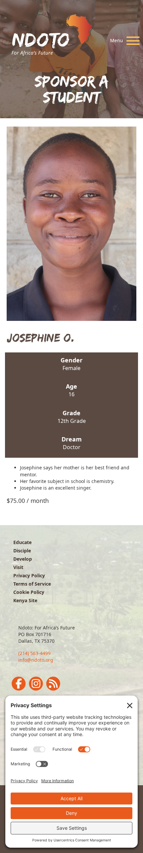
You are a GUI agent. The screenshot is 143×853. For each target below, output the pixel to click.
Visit (18, 567)
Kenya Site (25, 600)
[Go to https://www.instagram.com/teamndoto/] (36, 684)
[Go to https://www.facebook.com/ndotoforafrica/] (19, 684)
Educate (22, 542)
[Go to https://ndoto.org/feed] (53, 684)
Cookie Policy (28, 592)
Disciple (22, 550)
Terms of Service (32, 584)
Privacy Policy (29, 575)
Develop (22, 559)
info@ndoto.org (35, 660)
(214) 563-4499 (34, 653)
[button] (123, 40)
